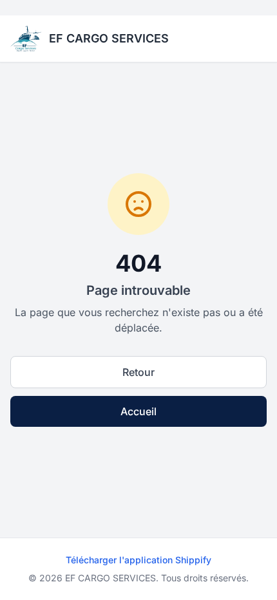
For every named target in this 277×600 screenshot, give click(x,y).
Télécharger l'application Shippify (138, 559)
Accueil (138, 411)
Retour (138, 372)
